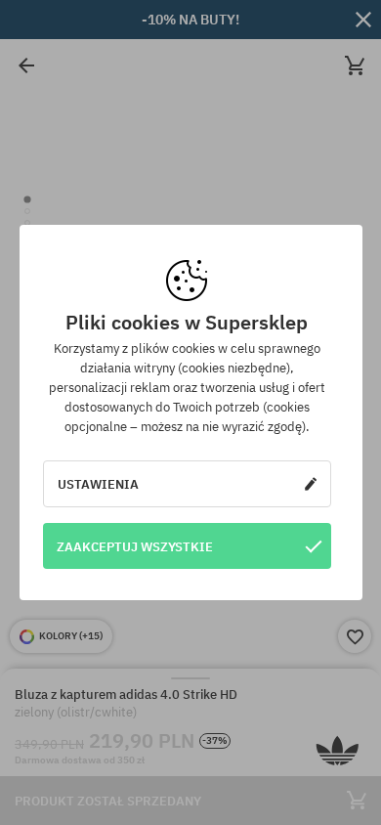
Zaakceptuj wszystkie (135, 546)
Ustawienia (98, 484)
